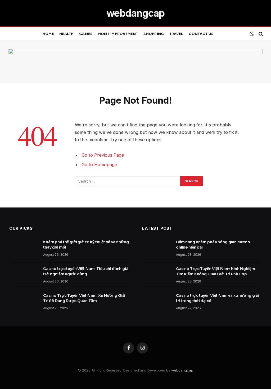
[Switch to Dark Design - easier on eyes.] (251, 34)
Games (86, 34)
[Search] (260, 34)
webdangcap (182, 370)
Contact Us (201, 34)
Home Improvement (118, 34)
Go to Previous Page (103, 155)
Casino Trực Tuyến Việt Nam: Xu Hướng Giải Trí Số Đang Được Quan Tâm (84, 298)
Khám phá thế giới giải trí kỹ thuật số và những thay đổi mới (86, 245)
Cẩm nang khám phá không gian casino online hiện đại (213, 245)
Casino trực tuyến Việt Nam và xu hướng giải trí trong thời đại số (217, 298)
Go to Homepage (99, 164)
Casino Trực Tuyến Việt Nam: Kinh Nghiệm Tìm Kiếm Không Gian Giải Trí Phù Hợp (215, 271)
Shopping (153, 34)
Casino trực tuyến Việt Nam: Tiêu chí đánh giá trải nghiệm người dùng (85, 271)
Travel (176, 34)
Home (48, 34)
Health (66, 34)
